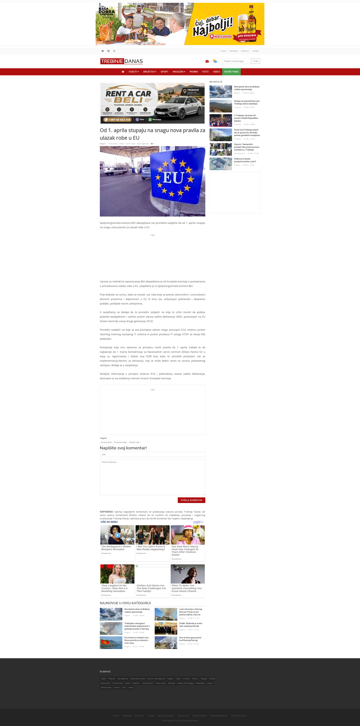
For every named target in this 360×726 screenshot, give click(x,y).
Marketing (234, 51)
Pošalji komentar (191, 500)
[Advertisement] (80, 72)
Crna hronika (117, 683)
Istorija (209, 683)
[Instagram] (114, 51)
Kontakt (255, 51)
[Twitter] (108, 51)
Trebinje (237, 107)
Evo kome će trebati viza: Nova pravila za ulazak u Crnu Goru (136, 640)
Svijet (178, 679)
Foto (205, 71)
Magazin (178, 71)
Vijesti (133, 71)
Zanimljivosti (147, 683)
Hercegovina (239, 153)
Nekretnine (231, 71)
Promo (194, 71)
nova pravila (106, 442)
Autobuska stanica (166, 716)
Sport (164, 71)
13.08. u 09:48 (138, 632)
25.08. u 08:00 (249, 124)
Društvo (149, 71)
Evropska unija (120, 442)
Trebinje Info (183, 716)
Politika (237, 165)
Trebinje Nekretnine (219, 716)
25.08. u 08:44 (138, 615)
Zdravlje (171, 683)
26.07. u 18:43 (138, 646)
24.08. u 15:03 (249, 139)
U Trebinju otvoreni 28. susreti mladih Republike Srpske (246, 118)
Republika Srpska (137, 679)
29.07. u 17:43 (193, 629)
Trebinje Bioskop (238, 716)
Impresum (245, 51)
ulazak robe (134, 442)
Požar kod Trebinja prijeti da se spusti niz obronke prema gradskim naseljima (247, 132)
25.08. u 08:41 (249, 107)
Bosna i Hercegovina (156, 679)
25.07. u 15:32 (193, 644)
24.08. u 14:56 (248, 165)
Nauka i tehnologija (185, 683)
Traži (255, 61)
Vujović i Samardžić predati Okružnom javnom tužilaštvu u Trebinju (246, 147)
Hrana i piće (160, 683)
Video (216, 71)
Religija (204, 679)
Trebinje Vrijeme (199, 716)
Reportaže (200, 683)
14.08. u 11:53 (193, 618)
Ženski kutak (106, 687)
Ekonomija (105, 683)
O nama (223, 51)
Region (103, 143)
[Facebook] (102, 51)
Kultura (195, 679)
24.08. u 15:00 (253, 153)
